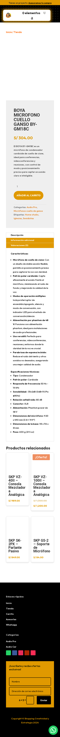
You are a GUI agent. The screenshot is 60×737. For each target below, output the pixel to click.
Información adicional (22, 240)
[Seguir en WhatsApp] (8, 652)
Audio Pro (32, 207)
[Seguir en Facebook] (14, 652)
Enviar (43, 700)
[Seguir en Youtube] (26, 652)
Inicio (9, 32)
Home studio (31, 214)
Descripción (17, 235)
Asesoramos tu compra (40, 3)
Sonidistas (28, 218)
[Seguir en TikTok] (33, 652)
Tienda (18, 32)
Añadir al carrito (28, 195)
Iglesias (18, 218)
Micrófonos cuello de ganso (28, 211)
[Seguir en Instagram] (20, 652)
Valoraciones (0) (19, 245)
